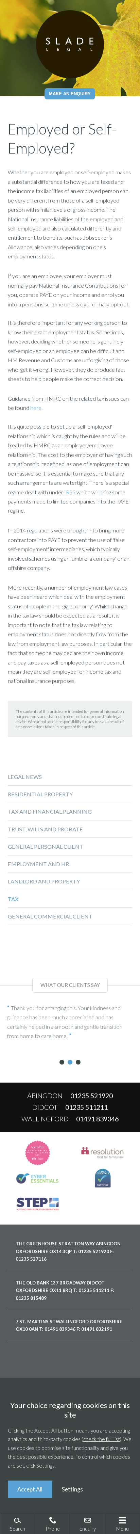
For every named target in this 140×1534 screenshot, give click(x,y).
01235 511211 (86, 1107)
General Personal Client (45, 846)
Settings (72, 1489)
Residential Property (40, 794)
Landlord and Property (44, 881)
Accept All (29, 1489)
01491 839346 (97, 1119)
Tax (13, 899)
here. (36, 407)
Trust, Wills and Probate (45, 829)
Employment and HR (38, 864)
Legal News (25, 776)
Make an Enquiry (70, 93)
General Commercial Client (50, 916)
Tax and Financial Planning (50, 811)
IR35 (69, 492)
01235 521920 (91, 1095)
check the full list (101, 1439)
